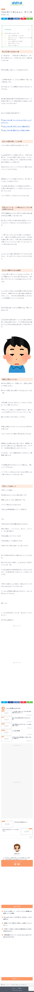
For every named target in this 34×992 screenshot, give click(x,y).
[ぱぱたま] (17, 5)
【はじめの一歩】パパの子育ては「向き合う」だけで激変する (17, 918)
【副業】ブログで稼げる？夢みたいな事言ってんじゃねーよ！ (17, 924)
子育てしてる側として (13, 45)
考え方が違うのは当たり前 (12, 33)
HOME (14, 988)
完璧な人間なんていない (14, 43)
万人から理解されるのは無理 (15, 41)
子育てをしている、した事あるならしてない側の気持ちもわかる (20, 38)
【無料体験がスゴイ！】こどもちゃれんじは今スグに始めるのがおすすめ (17, 936)
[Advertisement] (17, 644)
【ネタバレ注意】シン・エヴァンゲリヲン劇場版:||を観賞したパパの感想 (17, 912)
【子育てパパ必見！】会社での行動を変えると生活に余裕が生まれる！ (17, 930)
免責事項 (20, 988)
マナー (3, 9)
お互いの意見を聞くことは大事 (15, 35)
